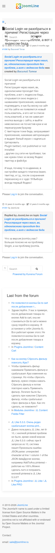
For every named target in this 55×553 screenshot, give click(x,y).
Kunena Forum (34, 274)
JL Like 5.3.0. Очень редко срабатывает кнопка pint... (26, 423)
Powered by (19, 274)
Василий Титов (18, 49)
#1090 (5, 49)
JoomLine (22, 505)
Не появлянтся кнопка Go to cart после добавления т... (29, 304)
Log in (14, 194)
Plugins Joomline (23, 347)
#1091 (5, 207)
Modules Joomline (24, 410)
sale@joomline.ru (19, 542)
